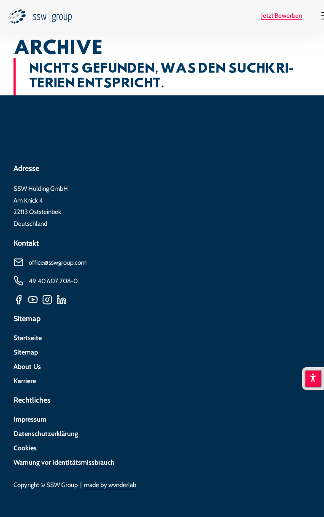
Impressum (30, 419)
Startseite (28, 338)
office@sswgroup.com (57, 262)
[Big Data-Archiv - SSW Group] (40, 18)
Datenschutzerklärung (46, 434)
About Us (27, 367)
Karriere (25, 381)
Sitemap (26, 352)
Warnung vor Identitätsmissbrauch (64, 462)
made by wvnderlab (110, 485)
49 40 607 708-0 (53, 281)
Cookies (25, 448)
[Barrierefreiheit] (313, 378)
